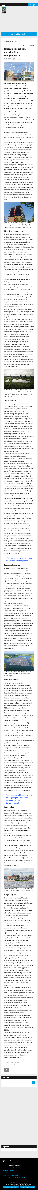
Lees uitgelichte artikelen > (19, 34)
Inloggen (33, 5)
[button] (4, 4)
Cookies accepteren (10, 1187)
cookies (29, 1184)
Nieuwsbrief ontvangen (10, 1175)
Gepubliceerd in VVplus (10, 41)
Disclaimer (5, 1173)
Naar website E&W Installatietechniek (15, 1178)
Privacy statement (8, 1170)
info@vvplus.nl (15, 1168)
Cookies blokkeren (28, 1187)
